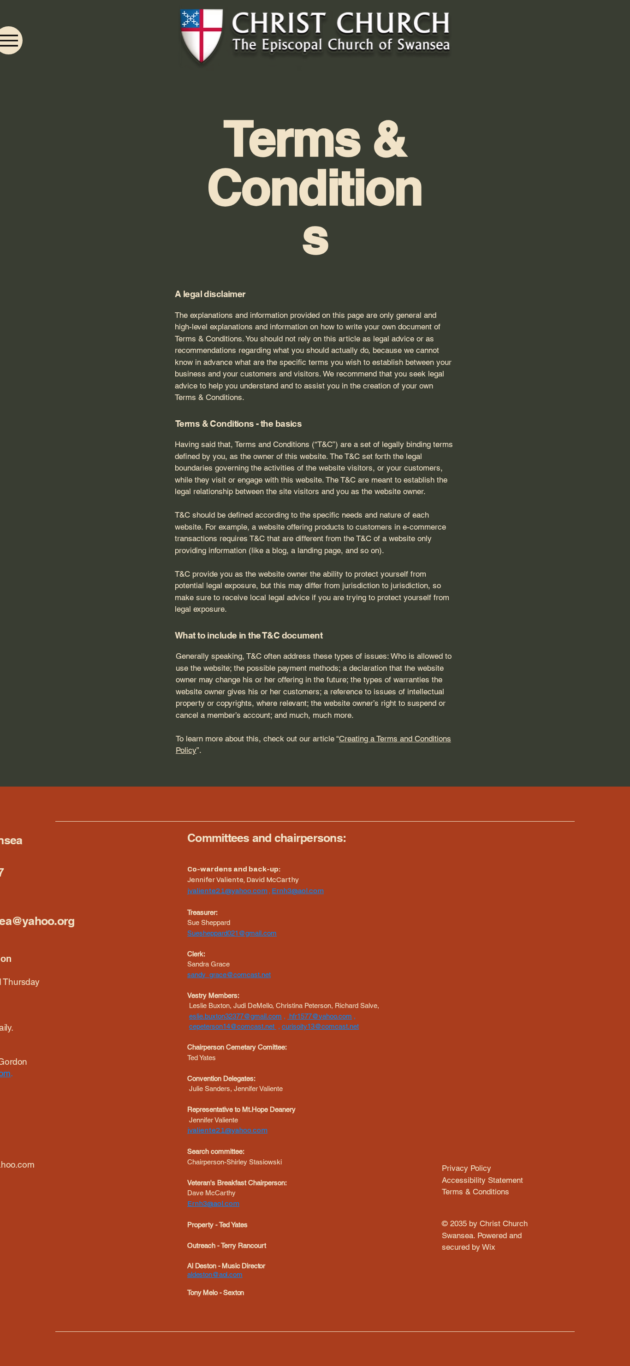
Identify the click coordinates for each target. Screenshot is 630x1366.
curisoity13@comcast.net (320, 1026)
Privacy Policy (466, 1168)
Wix (490, 1247)
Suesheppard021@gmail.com (232, 933)
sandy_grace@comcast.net (229, 974)
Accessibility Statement (482, 1180)
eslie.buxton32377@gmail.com (235, 1016)
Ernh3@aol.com (298, 891)
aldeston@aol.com (215, 1274)
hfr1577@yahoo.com (320, 1016)
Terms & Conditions (475, 1191)
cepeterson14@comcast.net (231, 1026)
